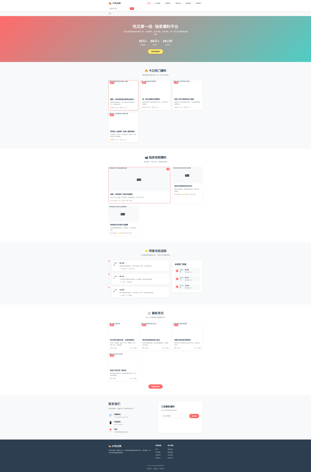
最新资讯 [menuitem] (188, 3)
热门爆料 (158, 452)
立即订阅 (194, 416)
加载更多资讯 (155, 386)
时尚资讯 (170, 458)
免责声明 (161, 468)
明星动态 (158, 458)
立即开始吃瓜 (155, 51)
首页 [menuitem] (149, 3)
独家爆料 (170, 452)
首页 (157, 449)
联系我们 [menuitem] (198, 3)
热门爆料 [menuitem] (157, 3)
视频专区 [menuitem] (168, 3)
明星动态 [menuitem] (178, 3)
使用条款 (155, 468)
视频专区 (158, 455)
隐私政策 (149, 468)
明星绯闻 (170, 449)
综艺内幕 (170, 455)
